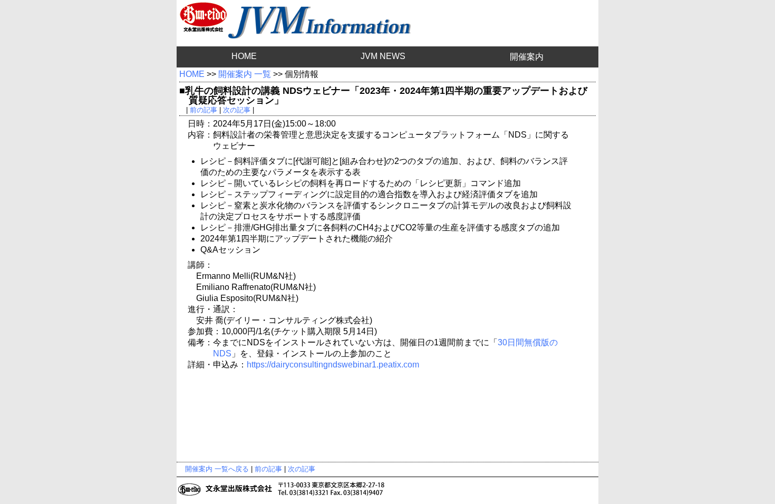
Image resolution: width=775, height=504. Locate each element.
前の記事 (203, 110)
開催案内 (527, 56)
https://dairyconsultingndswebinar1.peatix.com (333, 364)
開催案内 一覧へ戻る (217, 469)
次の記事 (236, 110)
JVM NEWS (383, 56)
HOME (244, 56)
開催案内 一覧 (244, 74)
